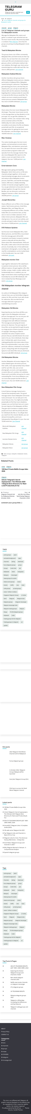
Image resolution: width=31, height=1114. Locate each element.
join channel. (23, 223)
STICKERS (5, 1054)
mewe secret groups (9, 582)
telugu (5, 612)
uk (21, 622)
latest (5, 454)
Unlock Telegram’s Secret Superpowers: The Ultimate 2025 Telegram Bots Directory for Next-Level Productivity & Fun (14, 483)
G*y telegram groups (17, 987)
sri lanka (23, 595)
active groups (7, 555)
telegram (15, 28)
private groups (17, 588)
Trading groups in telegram (11, 622)
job (20, 568)
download (20, 561)
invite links (13, 568)
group (20, 565)
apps (19, 558)
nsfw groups (7, 588)
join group (23, 101)
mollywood (20, 454)
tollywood (6, 615)
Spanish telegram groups (11, 852)
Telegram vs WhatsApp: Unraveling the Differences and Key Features (19, 1002)
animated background (9, 558)
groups (10, 28)
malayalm (14, 454)
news (23, 585)
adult (15, 555)
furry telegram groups (9, 565)
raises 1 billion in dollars (10, 592)
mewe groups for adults (10, 578)
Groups (9, 454)
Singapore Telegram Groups (11, 595)
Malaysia (6, 575)
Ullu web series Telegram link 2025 (14, 830)
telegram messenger (20, 602)
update (6, 625)
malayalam (20, 571)
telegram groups (8, 602)
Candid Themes (18, 1110)
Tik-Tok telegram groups (16, 612)
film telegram (14, 42)
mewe (3, 466)
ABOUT (3, 1029)
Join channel (17, 133)
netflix (12, 585)
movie (19, 582)
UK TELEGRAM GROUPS (18, 991)
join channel (19, 69)
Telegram (4, 455)
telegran (22, 608)
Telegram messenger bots (10, 605)
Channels (6, 561)
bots (4, 1043)
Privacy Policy (5, 1031)
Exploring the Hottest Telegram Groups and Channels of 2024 (17, 973)
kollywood (6, 571)
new (17, 585)
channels (4, 28)
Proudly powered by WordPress (11, 1108)
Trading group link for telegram (12, 618)
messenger (14, 575)
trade (13, 615)
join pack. (11, 255)
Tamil (5, 598)
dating (13, 561)
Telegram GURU (13, 8)
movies (25, 454)
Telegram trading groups (10, 608)
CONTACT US (5, 1034)
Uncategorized (7, 1060)
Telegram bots (21, 598)
